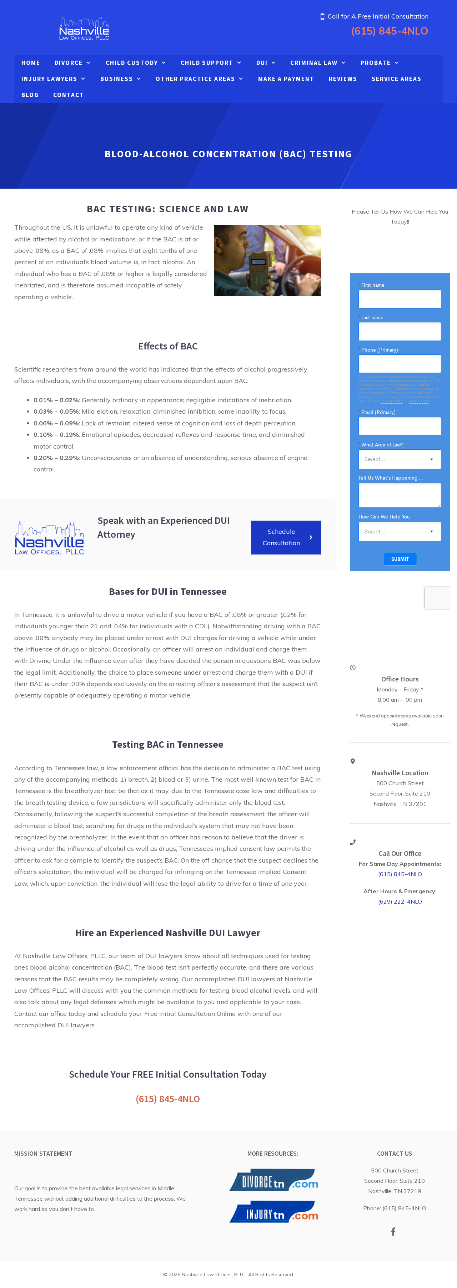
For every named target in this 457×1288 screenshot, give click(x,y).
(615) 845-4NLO (389, 31)
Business (116, 79)
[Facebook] (393, 1232)
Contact (68, 95)
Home (30, 63)
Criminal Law (314, 63)
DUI (262, 63)
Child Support (207, 63)
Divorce (69, 63)
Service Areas (397, 79)
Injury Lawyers (49, 79)
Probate (376, 63)
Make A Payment (286, 79)
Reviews (343, 79)
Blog (30, 95)
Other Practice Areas (195, 79)
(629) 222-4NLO (400, 901)
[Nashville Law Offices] (84, 26)
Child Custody (132, 63)
